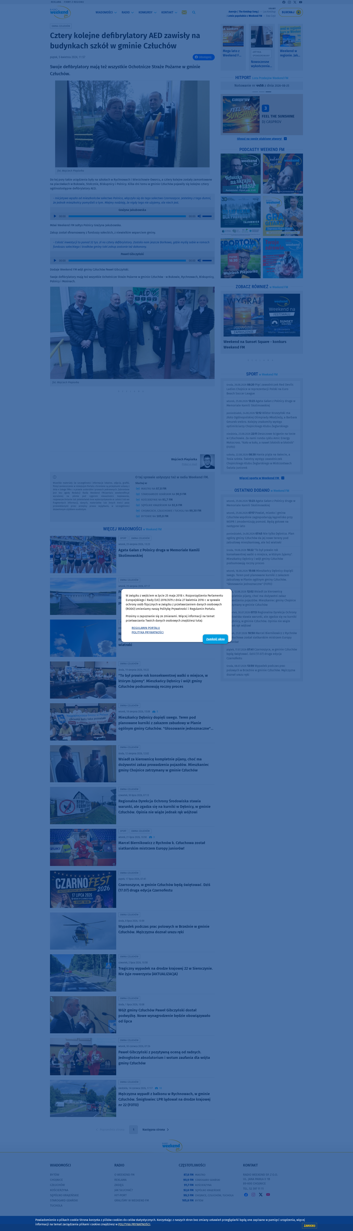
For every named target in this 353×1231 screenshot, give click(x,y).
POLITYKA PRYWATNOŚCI (148, 632)
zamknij (309, 1225)
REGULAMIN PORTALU (146, 628)
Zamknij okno (215, 639)
